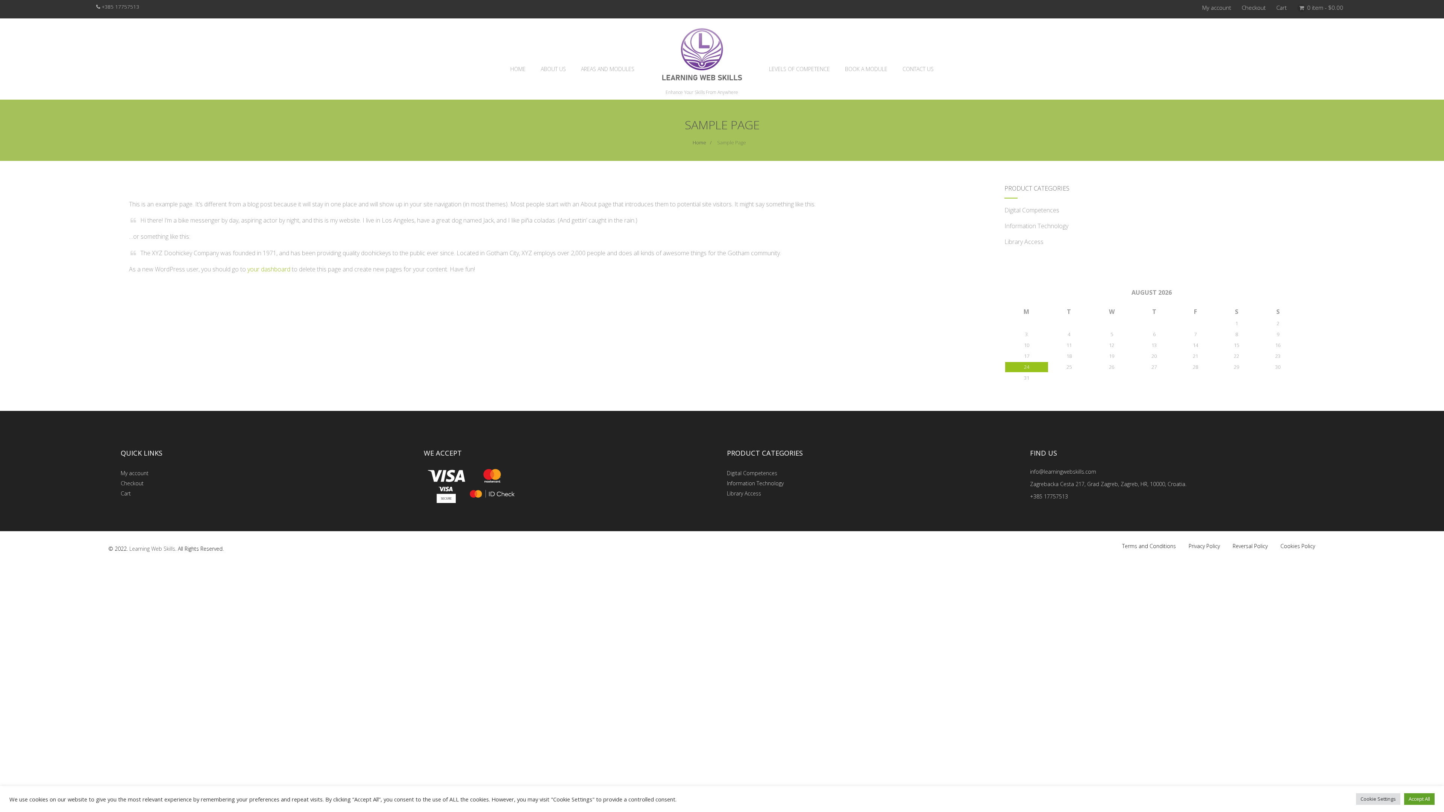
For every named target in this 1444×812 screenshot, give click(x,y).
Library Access (1024, 242)
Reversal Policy (1250, 546)
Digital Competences (1031, 210)
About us (553, 69)
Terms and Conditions (1149, 546)
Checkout (1254, 7)
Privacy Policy (1204, 546)
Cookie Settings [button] (1378, 798)
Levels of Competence (799, 69)
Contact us (918, 69)
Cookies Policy (1297, 546)
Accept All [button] (1419, 798)
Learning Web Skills (152, 548)
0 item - (1325, 7)
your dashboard (268, 269)
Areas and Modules (607, 69)
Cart (1281, 7)
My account (1216, 7)
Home (518, 69)
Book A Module (866, 69)
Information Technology (1036, 226)
